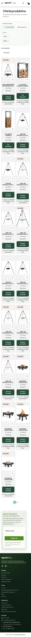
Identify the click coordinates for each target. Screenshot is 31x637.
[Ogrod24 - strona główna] (6, 558)
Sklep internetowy (15, 634)
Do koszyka (23, 96)
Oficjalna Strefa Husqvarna (8, 611)
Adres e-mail (9, 531)
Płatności (3, 577)
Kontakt (3, 596)
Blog (2, 594)
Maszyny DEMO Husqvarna (8, 592)
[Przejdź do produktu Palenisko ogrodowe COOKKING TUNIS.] (22, 366)
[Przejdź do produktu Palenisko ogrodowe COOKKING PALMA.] (8, 414)
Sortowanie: (5, 48)
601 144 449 (6, 618)
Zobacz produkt (8, 97)
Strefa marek (10, 27)
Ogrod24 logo (10, 3)
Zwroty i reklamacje (6, 579)
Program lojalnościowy (7, 607)
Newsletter (4, 609)
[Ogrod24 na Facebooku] (2, 566)
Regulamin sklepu (5, 581)
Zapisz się (14, 538)
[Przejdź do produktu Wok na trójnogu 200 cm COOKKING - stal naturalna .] (8, 268)
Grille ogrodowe (22, 27)
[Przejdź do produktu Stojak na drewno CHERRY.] (22, 70)
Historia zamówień (6, 605)
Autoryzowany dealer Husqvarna (9, 590)
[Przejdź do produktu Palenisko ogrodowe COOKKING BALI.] (8, 464)
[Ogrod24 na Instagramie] (6, 566)
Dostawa (3, 575)
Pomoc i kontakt (5, 572)
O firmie (3, 588)
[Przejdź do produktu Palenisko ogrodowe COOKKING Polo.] (22, 414)
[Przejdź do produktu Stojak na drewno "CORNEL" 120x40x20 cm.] (8, 119)
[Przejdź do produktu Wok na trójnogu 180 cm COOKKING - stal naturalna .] (22, 268)
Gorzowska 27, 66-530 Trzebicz (11, 624)
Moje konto (4, 603)
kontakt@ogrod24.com (9, 620)
